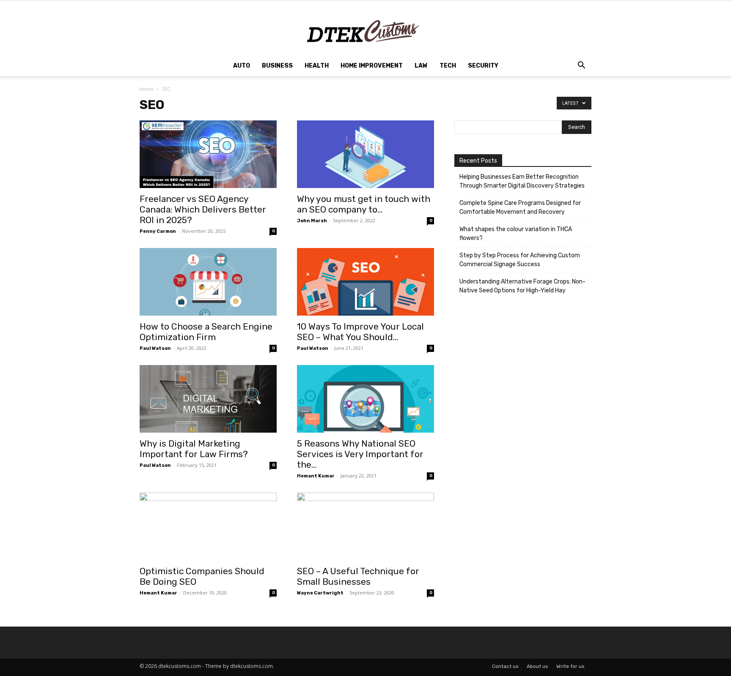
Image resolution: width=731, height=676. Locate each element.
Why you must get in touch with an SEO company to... (363, 204)
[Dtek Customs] (365, 28)
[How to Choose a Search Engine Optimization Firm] (208, 282)
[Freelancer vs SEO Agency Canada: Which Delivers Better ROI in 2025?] (208, 154)
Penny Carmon (158, 231)
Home (147, 89)
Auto (241, 65)
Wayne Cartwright (320, 593)
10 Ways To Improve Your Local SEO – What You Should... (360, 331)
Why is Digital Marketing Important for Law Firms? (194, 448)
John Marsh (312, 221)
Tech (448, 65)
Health (317, 65)
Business (277, 65)
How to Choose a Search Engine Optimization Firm (206, 331)
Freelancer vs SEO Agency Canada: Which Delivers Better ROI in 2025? (203, 209)
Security (483, 65)
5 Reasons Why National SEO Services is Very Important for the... (360, 454)
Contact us (505, 666)
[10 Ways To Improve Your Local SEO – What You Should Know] (365, 282)
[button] (581, 66)
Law (421, 65)
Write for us (570, 666)
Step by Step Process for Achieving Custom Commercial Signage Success (519, 260)
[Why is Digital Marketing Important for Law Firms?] (208, 399)
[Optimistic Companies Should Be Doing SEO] (208, 526)
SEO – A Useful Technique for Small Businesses (358, 576)
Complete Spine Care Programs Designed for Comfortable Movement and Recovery (520, 207)
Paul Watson (155, 348)
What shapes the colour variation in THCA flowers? (515, 234)
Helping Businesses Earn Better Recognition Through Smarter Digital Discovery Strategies (522, 181)
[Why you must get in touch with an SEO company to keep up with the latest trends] (365, 154)
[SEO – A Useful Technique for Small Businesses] (365, 526)
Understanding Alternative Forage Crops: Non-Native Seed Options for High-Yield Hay (522, 286)
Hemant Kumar (316, 476)
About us (537, 666)
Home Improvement (372, 65)
